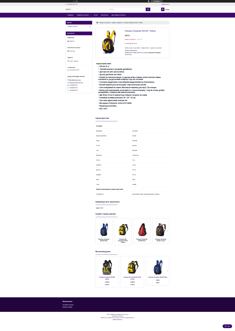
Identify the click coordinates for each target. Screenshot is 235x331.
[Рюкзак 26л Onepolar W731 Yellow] (123, 228)
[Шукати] (148, 9)
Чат (229, 326)
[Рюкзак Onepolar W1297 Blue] (104, 228)
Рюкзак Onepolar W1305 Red (142, 239)
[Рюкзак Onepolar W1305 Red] (142, 228)
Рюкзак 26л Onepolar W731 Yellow (123, 240)
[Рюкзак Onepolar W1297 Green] (161, 228)
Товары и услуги (83, 15)
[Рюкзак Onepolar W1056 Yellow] (107, 265)
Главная (70, 15)
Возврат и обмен (67, 307)
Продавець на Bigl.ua (117, 316)
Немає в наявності (117, 22)
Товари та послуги (104, 22)
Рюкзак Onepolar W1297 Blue (104, 239)
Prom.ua (126, 314)
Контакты (104, 15)
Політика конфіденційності (127, 317)
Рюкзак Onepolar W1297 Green (161, 239)
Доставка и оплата (118, 15)
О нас (96, 15)
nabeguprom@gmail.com (76, 82)
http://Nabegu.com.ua (75, 80)
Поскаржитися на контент (113, 317)
